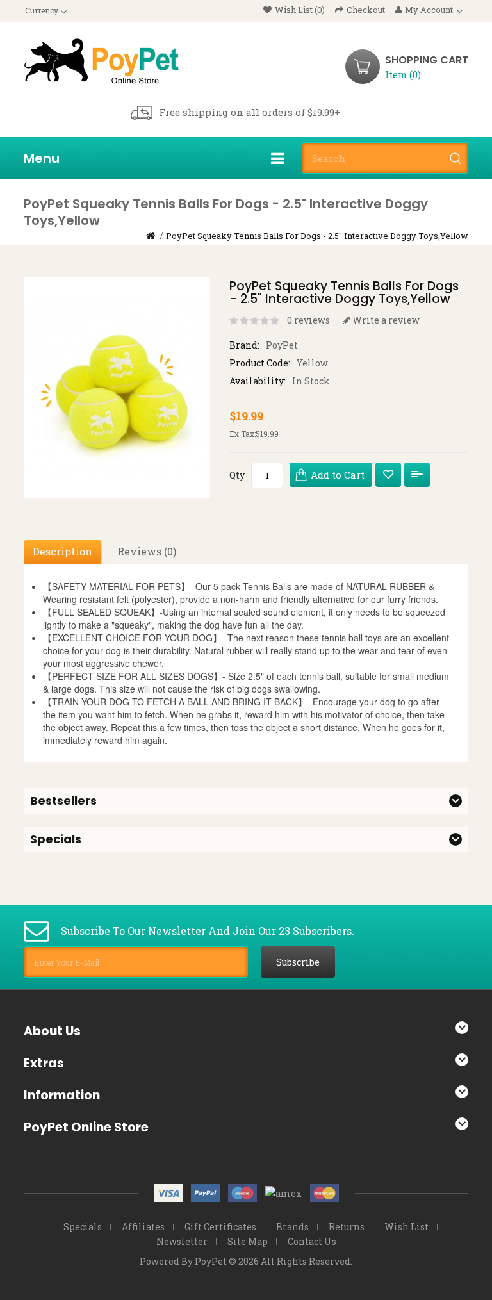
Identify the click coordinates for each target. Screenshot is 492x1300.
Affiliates (143, 1227)
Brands (292, 1227)
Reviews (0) (146, 551)
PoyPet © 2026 (227, 1261)
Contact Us (312, 1241)
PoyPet (282, 345)
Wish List (406, 1227)
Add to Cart (338, 474)
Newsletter (182, 1241)
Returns (347, 1227)
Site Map (247, 1241)
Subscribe (298, 962)
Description (62, 551)
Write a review (385, 320)
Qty (237, 475)
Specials (82, 1227)
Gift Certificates (220, 1227)
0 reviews (308, 320)
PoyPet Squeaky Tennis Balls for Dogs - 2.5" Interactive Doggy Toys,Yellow (317, 236)
